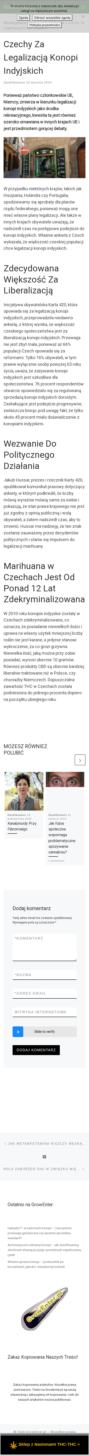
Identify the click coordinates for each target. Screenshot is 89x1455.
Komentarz (28, 938)
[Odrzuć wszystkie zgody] (83, 16)
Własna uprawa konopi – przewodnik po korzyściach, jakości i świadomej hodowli (36, 1264)
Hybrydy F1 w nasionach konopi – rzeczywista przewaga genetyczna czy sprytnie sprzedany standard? (40, 1233)
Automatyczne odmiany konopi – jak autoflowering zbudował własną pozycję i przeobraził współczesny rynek (44, 1250)
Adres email (30, 993)
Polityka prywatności (44, 25)
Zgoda (23, 17)
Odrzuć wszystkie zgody (52, 17)
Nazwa (23, 975)
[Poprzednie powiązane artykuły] (68, 760)
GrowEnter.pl (36, 1432)
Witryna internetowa (40, 1012)
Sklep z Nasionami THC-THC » (49, 1444)
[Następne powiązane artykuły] (80, 760)
